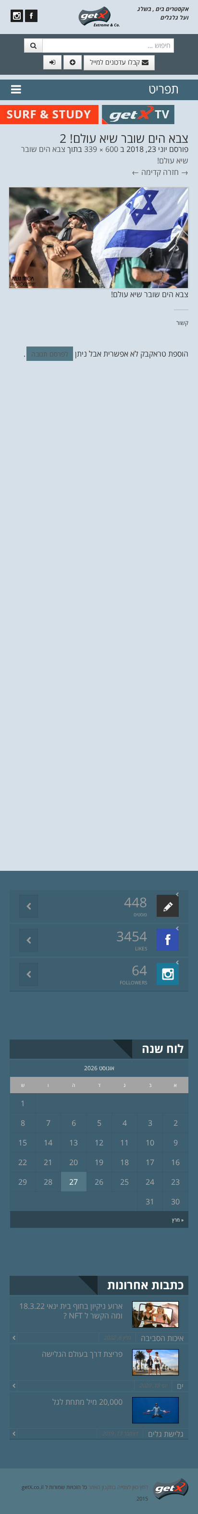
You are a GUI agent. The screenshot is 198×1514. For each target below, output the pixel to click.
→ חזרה (175, 172)
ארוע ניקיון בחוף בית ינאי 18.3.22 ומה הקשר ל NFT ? (71, 1311)
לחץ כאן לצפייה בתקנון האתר (118, 1487)
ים (180, 1386)
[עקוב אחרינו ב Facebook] (31, 16)
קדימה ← (146, 172)
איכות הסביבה (162, 1338)
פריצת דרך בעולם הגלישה (82, 1354)
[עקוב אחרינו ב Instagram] (17, 16)
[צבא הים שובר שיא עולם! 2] (98, 236)
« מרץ (178, 1219)
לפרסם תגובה (49, 353)
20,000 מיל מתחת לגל (87, 1402)
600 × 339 (101, 149)
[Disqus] (99, 500)
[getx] (99, 16)
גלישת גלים (166, 1434)
